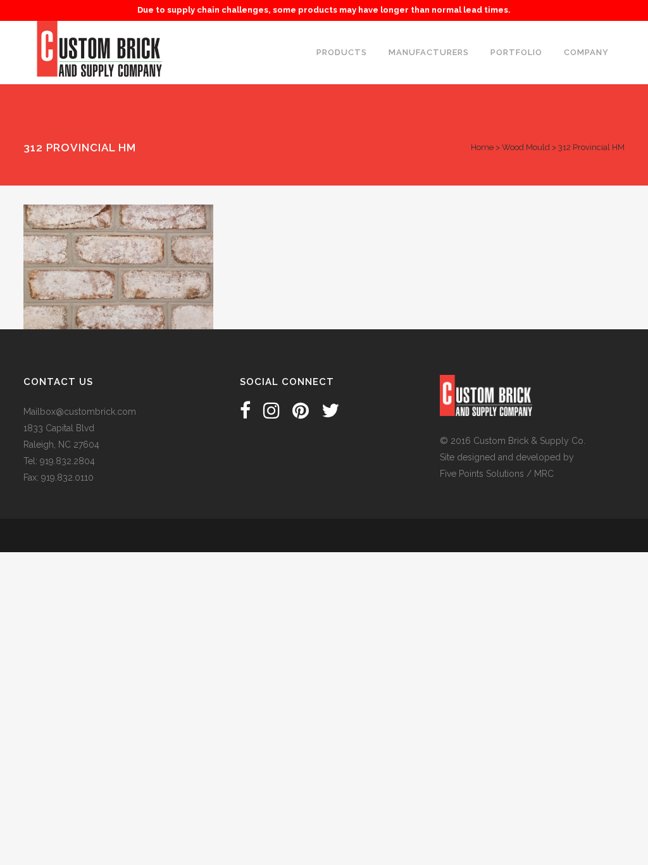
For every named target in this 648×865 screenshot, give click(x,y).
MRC (544, 474)
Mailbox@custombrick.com (79, 412)
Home (482, 147)
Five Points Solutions (482, 474)
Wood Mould (526, 147)
